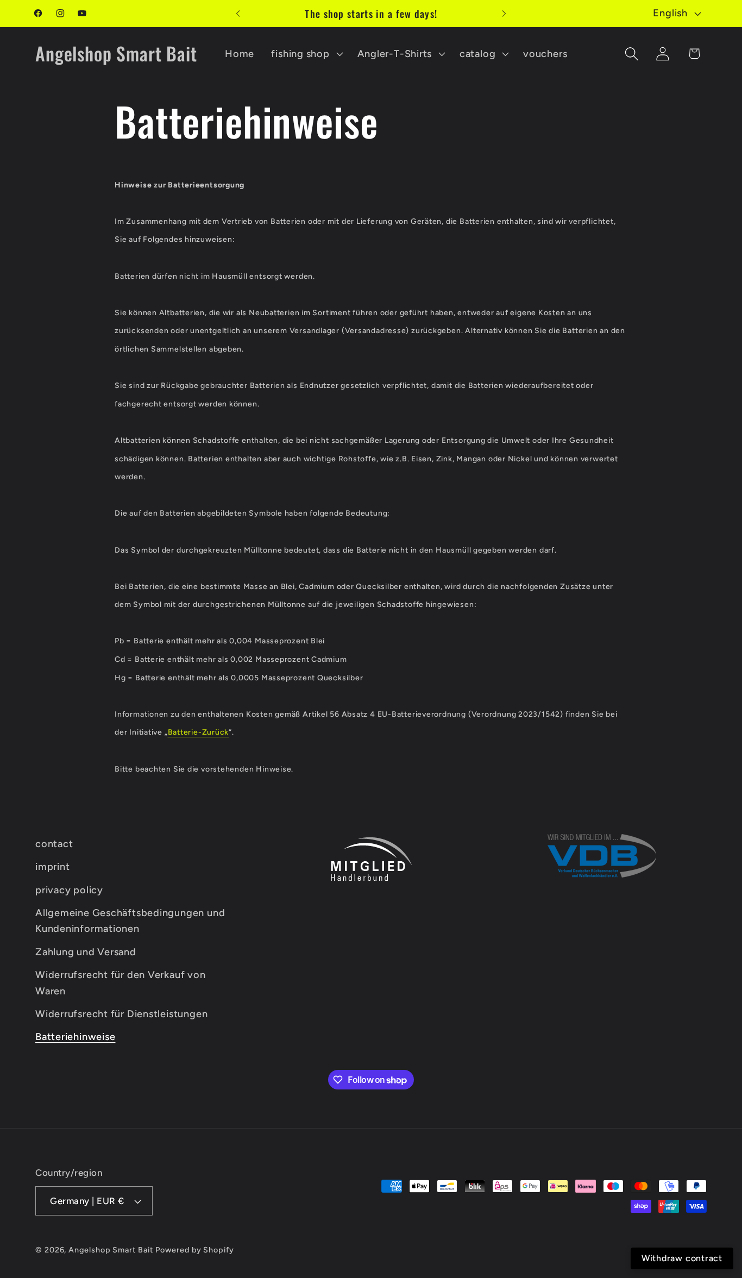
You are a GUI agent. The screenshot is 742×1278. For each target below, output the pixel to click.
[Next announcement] (504, 13)
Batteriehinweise (75, 1037)
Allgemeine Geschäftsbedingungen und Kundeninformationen (130, 921)
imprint (52, 867)
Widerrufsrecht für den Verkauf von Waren (120, 983)
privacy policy (69, 890)
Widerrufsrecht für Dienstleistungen (121, 1014)
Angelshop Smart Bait (110, 1250)
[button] (306, 53)
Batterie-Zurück (198, 732)
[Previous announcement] (238, 13)
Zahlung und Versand (85, 952)
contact (54, 844)
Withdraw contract (682, 1258)
